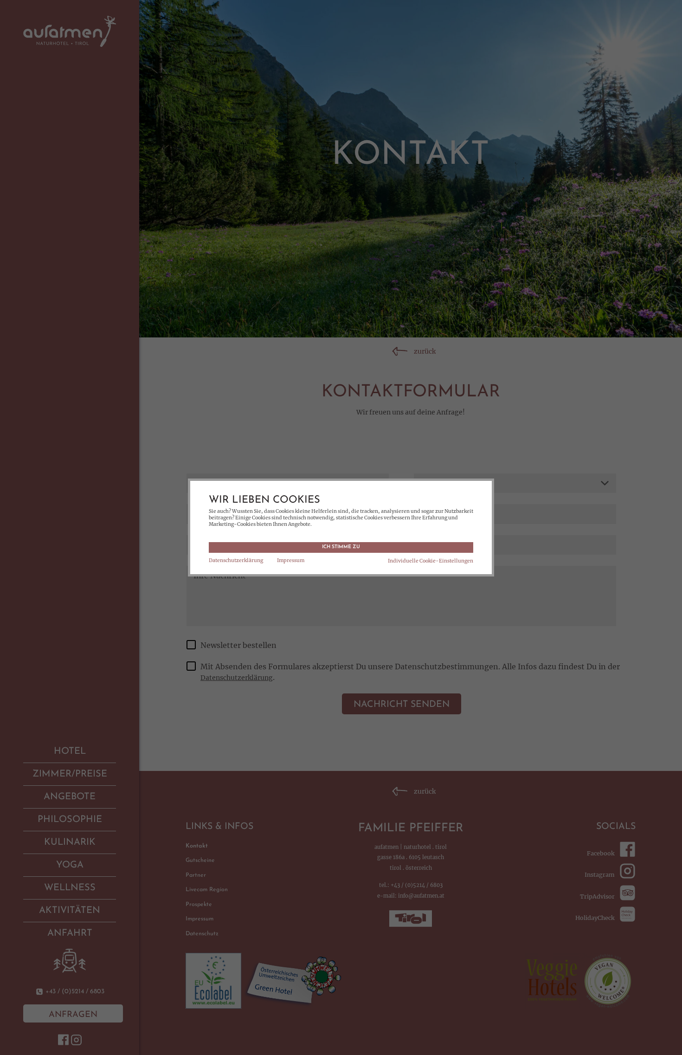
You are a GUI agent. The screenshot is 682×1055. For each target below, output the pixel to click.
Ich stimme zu (341, 547)
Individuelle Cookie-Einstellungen (430, 561)
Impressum (290, 560)
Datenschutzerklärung (236, 560)
